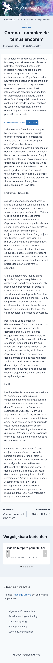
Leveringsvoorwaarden (20, 631)
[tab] (21, 566)
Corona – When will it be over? (13, 513)
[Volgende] (45, 553)
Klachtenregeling (17, 621)
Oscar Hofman (14, 46)
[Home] (4, 19)
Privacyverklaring (17, 626)
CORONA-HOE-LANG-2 (14, 122)
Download (32, 122)
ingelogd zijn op (22, 594)
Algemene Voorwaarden (21, 611)
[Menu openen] (48, 8)
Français (26, 27)
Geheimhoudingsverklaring (23, 616)
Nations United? (41, 512)
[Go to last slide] (8, 553)
